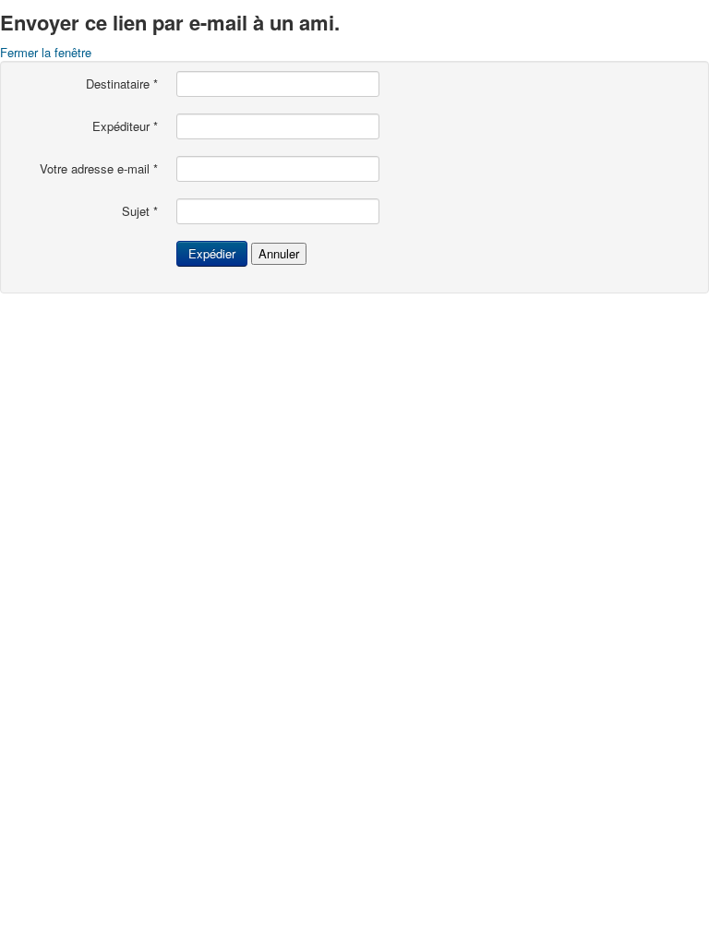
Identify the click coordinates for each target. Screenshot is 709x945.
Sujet (140, 211)
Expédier (211, 253)
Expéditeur (125, 126)
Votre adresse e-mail (99, 169)
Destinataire (122, 84)
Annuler (278, 253)
